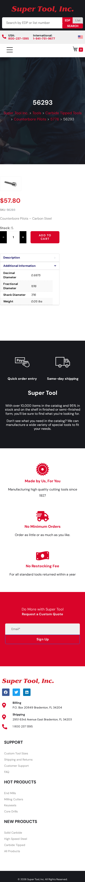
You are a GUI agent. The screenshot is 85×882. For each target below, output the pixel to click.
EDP (67, 20)
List (77, 20)
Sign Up (43, 639)
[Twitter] (16, 692)
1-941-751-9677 (44, 38)
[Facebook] (5, 692)
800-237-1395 (18, 38)
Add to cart (45, 237)
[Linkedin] (27, 692)
